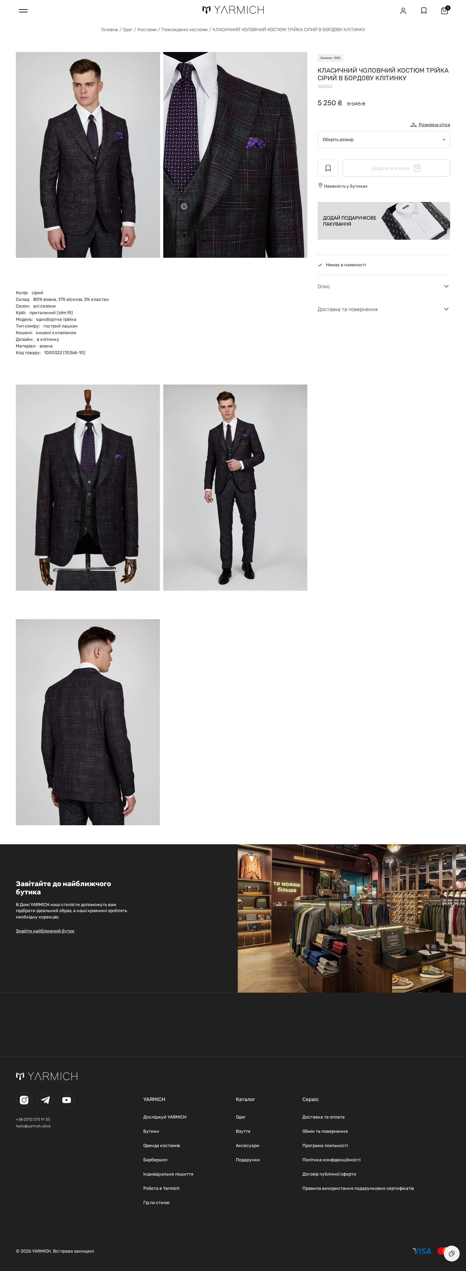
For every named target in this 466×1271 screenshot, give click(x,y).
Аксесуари (247, 1145)
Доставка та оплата (323, 1117)
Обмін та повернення (325, 1131)
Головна (109, 29)
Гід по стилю (156, 1202)
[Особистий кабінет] (403, 11)
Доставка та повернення (348, 309)
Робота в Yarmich (161, 1188)
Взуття (243, 1131)
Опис (324, 286)
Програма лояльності (325, 1145)
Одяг (128, 29)
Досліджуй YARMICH (164, 1117)
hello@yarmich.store (33, 1126)
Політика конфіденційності (331, 1160)
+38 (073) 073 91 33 (33, 1119)
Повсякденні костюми (185, 29)
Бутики (151, 1131)
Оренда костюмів (161, 1145)
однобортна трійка (56, 319)
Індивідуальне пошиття (168, 1174)
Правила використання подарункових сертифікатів (358, 1188)
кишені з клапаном (56, 332)
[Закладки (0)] (424, 11)
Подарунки (248, 1160)
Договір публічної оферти (329, 1174)
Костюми (147, 29)
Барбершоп (155, 1160)
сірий (37, 292)
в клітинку (48, 339)
